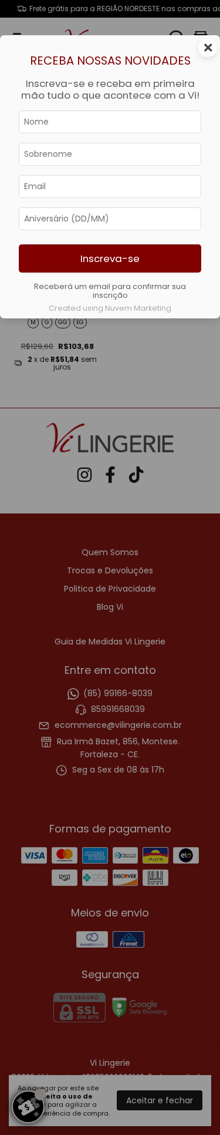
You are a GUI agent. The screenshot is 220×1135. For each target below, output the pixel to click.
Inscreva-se (110, 258)
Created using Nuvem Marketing (110, 308)
